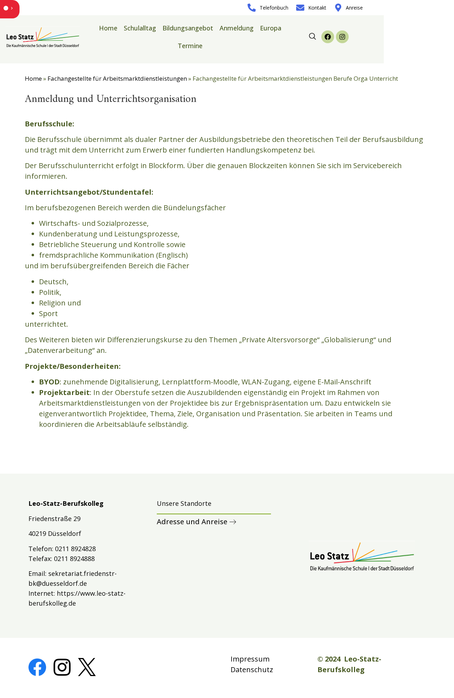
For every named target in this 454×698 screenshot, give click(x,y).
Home (108, 28)
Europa (270, 28)
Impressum (250, 659)
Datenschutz (252, 669)
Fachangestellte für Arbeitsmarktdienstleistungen (117, 78)
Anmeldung (237, 28)
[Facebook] (327, 36)
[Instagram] (342, 36)
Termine (190, 45)
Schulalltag (140, 28)
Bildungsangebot (187, 28)
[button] (312, 37)
